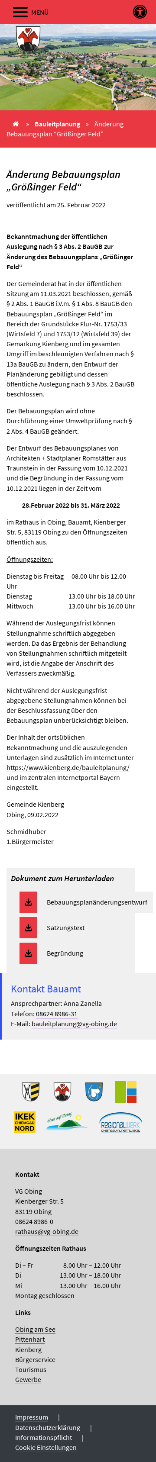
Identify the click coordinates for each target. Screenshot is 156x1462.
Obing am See (35, 1329)
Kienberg (28, 1349)
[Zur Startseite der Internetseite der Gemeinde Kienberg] (62, 1095)
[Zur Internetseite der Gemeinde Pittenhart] (94, 1095)
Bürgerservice (35, 1359)
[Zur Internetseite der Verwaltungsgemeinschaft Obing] (125, 1095)
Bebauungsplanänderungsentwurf (97, 902)
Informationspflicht (43, 1437)
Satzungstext (65, 927)
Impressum (31, 1417)
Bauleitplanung (57, 123)
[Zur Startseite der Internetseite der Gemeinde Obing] (31, 1095)
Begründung (65, 953)
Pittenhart (30, 1339)
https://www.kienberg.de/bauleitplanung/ (68, 767)
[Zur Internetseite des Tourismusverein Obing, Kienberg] (67, 1125)
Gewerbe (28, 1379)
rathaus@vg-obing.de (46, 1231)
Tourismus (30, 1369)
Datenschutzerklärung (47, 1427)
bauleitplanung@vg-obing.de (74, 1023)
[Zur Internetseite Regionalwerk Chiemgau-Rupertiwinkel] (120, 1125)
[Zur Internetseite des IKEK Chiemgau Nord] (25, 1125)
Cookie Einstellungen (46, 1447)
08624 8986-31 (57, 1013)
